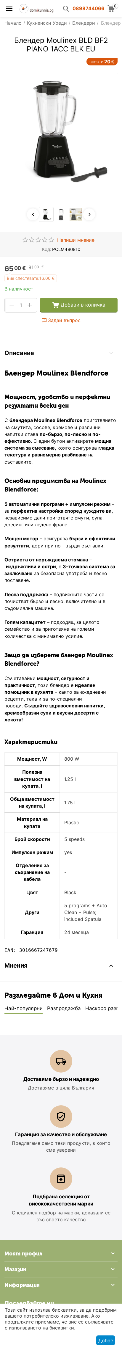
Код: (46, 249)
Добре (105, 1340)
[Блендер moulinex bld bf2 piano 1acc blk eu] (61, 131)
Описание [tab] (19, 353)
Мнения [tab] (16, 965)
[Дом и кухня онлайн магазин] (36, 8)
